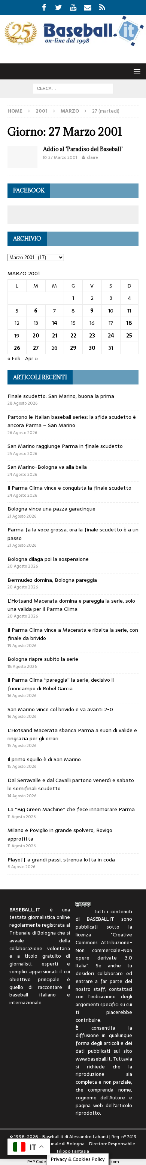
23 (92, 336)
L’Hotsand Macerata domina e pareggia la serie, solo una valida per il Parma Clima (71, 605)
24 (111, 336)
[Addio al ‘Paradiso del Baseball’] (22, 157)
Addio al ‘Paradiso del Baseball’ (83, 149)
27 (36, 348)
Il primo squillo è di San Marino (44, 759)
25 (129, 336)
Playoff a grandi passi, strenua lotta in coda (61, 859)
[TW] (58, 7)
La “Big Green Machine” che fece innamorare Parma (71, 809)
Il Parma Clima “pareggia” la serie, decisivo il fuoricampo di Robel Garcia (60, 684)
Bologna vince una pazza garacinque (51, 509)
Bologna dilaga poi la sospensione (48, 559)
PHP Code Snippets (45, 1161)
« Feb (14, 358)
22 (73, 336)
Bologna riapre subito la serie (42, 659)
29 (73, 348)
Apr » (31, 358)
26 (17, 348)
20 (36, 336)
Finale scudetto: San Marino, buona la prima (60, 396)
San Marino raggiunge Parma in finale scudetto (65, 446)
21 (54, 336)
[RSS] (102, 7)
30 (92, 348)
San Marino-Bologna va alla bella (47, 467)
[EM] (87, 7)
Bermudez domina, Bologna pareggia (52, 580)
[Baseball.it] (73, 44)
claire (92, 157)
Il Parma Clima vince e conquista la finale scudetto (69, 488)
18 (129, 323)
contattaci (120, 989)
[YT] (73, 7)
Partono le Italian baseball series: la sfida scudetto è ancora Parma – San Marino (71, 421)
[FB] (44, 7)
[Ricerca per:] (73, 88)
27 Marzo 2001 (62, 157)
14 (54, 323)
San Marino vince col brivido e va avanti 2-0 (60, 709)
